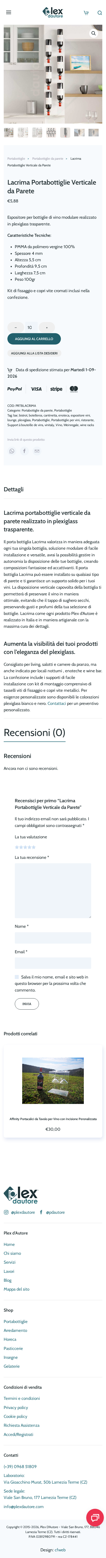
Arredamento (15, 1330)
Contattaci (57, 703)
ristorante (87, 420)
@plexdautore (23, 1212)
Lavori (9, 1271)
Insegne (11, 1357)
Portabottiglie (63, 410)
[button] (9, 12)
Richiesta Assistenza (21, 1425)
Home (9, 1244)
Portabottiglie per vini (65, 420)
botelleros (35, 415)
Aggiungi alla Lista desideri (34, 353)
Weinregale (71, 425)
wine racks (87, 425)
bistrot (23, 415)
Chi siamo (12, 1253)
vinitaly (49, 425)
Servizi (10, 1262)
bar (15, 415)
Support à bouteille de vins (25, 425)
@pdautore (55, 1212)
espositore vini (80, 415)
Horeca (10, 1339)
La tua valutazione (31, 836)
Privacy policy (16, 1407)
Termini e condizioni (22, 1398)
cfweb (60, 1549)
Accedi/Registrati (18, 1434)
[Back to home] (53, 12)
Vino (59, 425)
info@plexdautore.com (24, 1506)
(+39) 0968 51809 (20, 1466)
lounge (12, 420)
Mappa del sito (16, 1289)
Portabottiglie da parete (37, 410)
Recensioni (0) (35, 732)
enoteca (63, 415)
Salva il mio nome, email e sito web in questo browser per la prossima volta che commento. (51, 983)
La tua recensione (32, 857)
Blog (7, 1280)
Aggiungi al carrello (34, 339)
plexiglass (24, 420)
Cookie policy (15, 1416)
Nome (22, 926)
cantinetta (50, 415)
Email (21, 951)
